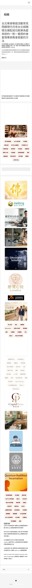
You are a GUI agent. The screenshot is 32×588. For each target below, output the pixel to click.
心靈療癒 (22, 324)
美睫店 (6, 377)
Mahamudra (8, 328)
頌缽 (28, 152)
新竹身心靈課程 (15, 145)
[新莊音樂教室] (16, 420)
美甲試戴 (20, 156)
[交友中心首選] (16, 400)
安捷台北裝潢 (17, 328)
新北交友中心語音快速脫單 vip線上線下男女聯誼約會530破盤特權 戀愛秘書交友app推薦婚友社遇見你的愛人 (16, 534)
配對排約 (8, 47)
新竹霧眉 (4, 96)
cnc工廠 (15, 374)
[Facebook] (16, 580)
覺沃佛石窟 (13, 156)
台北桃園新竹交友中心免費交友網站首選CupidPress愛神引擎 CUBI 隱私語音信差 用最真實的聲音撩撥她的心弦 (16, 542)
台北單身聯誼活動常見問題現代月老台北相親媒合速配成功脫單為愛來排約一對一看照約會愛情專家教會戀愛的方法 (15, 32)
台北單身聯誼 (5, 44)
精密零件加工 (11, 359)
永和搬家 (20, 148)
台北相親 (25, 44)
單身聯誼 (25, 328)
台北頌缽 (15, 98)
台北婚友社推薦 (19, 44)
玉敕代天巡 (16, 160)
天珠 (25, 332)
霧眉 (7, 96)
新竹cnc (21, 385)
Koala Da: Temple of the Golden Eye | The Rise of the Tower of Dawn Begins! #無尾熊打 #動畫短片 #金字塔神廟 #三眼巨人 (16, 556)
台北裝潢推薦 (23, 513)
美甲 (12, 377)
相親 (27, 45)
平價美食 (24, 517)
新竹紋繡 (6, 98)
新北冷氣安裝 (10, 366)
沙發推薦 (24, 510)
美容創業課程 (21, 152)
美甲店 (23, 506)
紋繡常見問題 (8, 510)
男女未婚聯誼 (22, 45)
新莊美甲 (11, 98)
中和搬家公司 (24, 145)
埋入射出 (10, 324)
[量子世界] (16, 482)
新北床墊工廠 (19, 377)
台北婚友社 (11, 44)
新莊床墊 (23, 363)
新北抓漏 (9, 374)
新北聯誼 (17, 517)
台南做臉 (13, 152)
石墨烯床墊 (5, 148)
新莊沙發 (18, 366)
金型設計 (22, 370)
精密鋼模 (15, 513)
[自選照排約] (16, 237)
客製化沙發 (5, 152)
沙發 (24, 366)
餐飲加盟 (6, 145)
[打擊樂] (16, 203)
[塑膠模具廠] (16, 259)
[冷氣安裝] (16, 441)
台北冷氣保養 (17, 141)
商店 (16, 324)
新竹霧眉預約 (21, 96)
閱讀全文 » (4, 58)
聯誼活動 (24, 495)
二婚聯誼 (12, 332)
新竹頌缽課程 (8, 141)
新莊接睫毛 (17, 510)
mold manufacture (19, 381)
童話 (7, 332)
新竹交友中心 (16, 389)
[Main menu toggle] (29, 2)
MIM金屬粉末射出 (13, 385)
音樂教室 (9, 363)
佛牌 (16, 370)
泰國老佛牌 (22, 374)
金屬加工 (16, 363)
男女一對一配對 (14, 45)
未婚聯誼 (8, 45)
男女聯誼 (17, 495)
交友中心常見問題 (9, 498)
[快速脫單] (16, 311)
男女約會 (24, 498)
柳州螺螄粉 (13, 521)
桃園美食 (27, 148)
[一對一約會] (16, 217)
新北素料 (10, 381)
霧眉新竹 (11, 96)
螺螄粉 (27, 156)
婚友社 (11, 335)
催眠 (20, 521)
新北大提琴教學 (9, 517)
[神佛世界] (16, 190)
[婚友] (16, 282)
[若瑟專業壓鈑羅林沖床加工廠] (16, 298)
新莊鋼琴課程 (9, 495)
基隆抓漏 (5, 156)
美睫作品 (16, 506)
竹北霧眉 (15, 96)
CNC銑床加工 (20, 359)
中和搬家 (25, 141)
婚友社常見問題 (19, 335)
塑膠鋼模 (8, 513)
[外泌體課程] (16, 131)
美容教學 (13, 148)
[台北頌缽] (16, 462)
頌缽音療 (18, 502)
